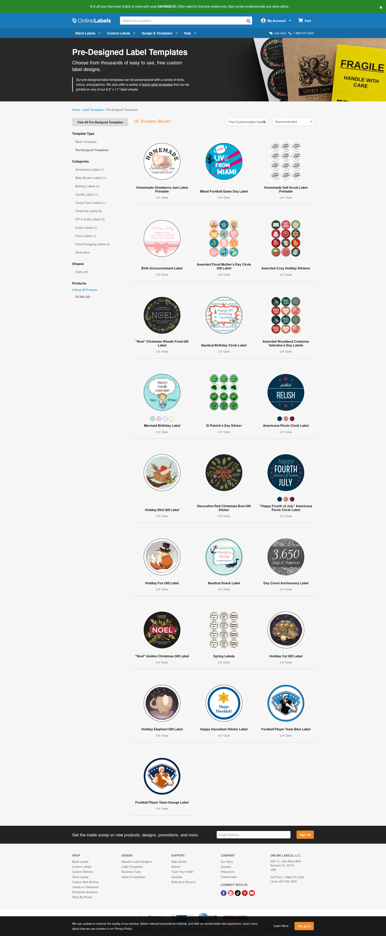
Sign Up (305, 835)
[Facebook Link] (224, 893)
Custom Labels (118, 33)
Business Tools (131, 872)
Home (76, 110)
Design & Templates (157, 33)
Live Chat (280, 33)
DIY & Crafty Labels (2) (90, 219)
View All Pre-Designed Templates (100, 122)
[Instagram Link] (231, 893)
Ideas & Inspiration (133, 877)
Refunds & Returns (183, 882)
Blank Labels (85, 33)
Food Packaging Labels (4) (92, 244)
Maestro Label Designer (137, 862)
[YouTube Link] (252, 893)
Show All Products (85, 290)
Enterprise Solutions (85, 892)
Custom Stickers (82, 872)
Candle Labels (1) (86, 194)
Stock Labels (80, 877)
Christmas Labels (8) (88, 211)
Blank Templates (85, 142)
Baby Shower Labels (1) (90, 178)
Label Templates (93, 110)
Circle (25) (82, 272)
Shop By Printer (82, 897)
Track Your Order (182, 872)
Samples (176, 877)
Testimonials (229, 877)
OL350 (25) (82, 297)
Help (187, 33)
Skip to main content (15, 4)
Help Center (179, 862)
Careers (226, 867)
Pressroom (228, 872)
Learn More (281, 926)
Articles (176, 867)
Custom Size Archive (85, 882)
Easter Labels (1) (86, 228)
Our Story (227, 862)
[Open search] (248, 21)
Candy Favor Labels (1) (90, 203)
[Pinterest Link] (245, 893)
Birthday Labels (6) (87, 186)
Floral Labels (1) (85, 236)
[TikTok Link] (238, 893)
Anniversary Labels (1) (89, 169)
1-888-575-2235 (303, 33)
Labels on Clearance (85, 887)
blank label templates (157, 84)
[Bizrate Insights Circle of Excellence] (215, 913)
